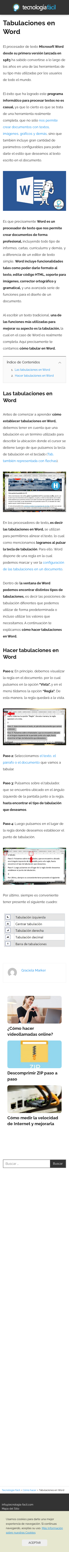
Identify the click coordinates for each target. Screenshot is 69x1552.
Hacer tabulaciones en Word (34, 375)
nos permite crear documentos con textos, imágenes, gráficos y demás (30, 127)
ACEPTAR (35, 1542)
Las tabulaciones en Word (32, 369)
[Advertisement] (34, 1322)
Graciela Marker (33, 970)
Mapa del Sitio (10, 1508)
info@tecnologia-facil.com (17, 1504)
